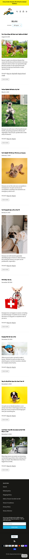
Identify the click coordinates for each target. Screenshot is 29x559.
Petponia (12, 554)
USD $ (14, 536)
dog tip (20, 73)
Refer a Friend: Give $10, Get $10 (12, 499)
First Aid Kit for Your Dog (6, 280)
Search (5, 487)
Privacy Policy (6, 507)
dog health (14, 73)
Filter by (9, 25)
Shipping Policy (7, 495)
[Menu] (26, 11)
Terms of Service (7, 511)
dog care (9, 73)
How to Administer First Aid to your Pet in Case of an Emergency (14, 153)
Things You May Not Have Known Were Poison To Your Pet (13, 381)
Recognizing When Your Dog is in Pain (9, 337)
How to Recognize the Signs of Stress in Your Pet (11, 210)
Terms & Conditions (8, 503)
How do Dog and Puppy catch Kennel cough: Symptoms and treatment (14, 34)
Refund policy (7, 491)
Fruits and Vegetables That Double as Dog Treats (10, 89)
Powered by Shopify (18, 554)
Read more (5, 79)
